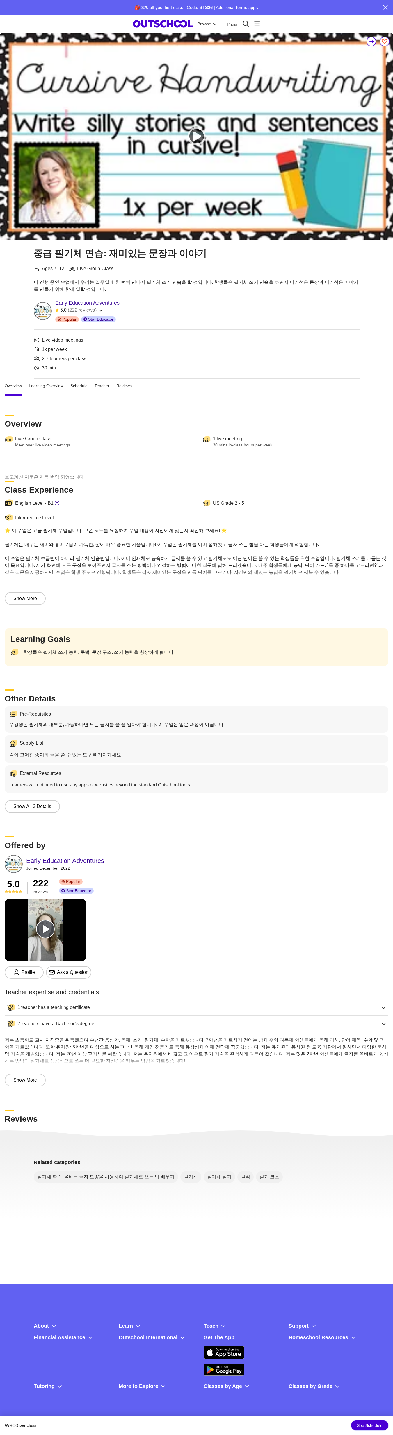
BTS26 (206, 7)
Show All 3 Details (32, 806)
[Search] (245, 23)
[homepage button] (163, 24)
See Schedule (370, 1425)
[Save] (385, 41)
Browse (204, 23)
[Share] (371, 41)
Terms (241, 7)
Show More (25, 598)
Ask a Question (72, 972)
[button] (196, 1007)
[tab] (13, 386)
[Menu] (257, 24)
